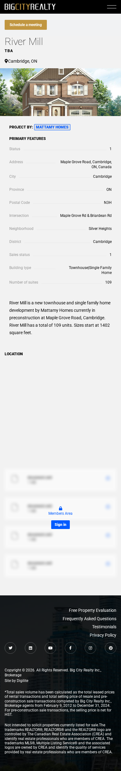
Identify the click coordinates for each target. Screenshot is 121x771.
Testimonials (104, 626)
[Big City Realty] (30, 7)
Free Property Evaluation (92, 610)
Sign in (60, 524)
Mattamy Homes (52, 127)
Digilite (22, 681)
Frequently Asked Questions (89, 618)
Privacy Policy (103, 635)
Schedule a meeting (26, 25)
